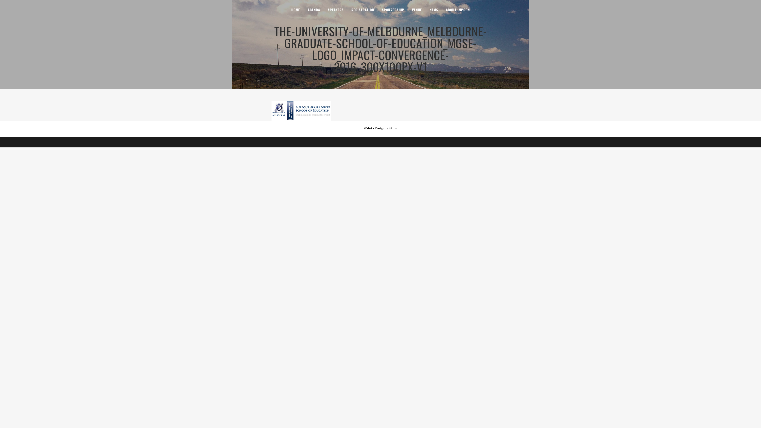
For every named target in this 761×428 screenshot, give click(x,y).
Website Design (374, 128)
